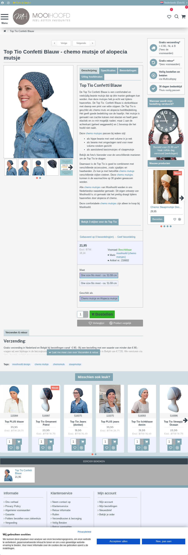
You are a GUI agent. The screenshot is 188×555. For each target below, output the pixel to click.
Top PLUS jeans (110, 421)
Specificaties (108, 70)
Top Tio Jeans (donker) (78, 423)
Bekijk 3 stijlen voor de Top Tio (99, 221)
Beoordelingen (128, 70)
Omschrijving (89, 70)
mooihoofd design (21, 364)
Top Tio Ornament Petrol (46, 423)
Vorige (64, 43)
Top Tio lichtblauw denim (142, 423)
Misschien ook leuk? (94, 377)
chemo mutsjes (94, 133)
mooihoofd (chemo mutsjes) (126, 255)
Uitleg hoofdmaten (92, 76)
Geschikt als (86, 293)
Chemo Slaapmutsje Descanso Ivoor (167, 207)
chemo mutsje (126, 171)
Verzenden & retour (16, 332)
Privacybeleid (84, 532)
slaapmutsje (75, 364)
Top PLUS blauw (14, 421)
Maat (82, 270)
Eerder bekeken (94, 461)
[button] (6, 167)
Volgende (81, 43)
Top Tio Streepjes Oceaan (174, 423)
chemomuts (59, 364)
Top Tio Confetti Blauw (23, 472)
